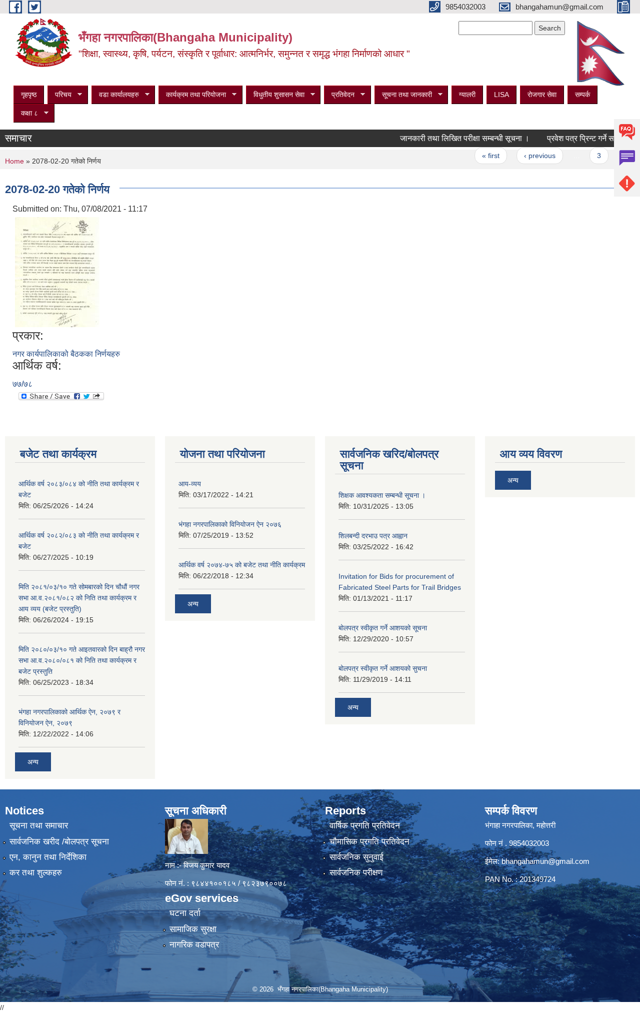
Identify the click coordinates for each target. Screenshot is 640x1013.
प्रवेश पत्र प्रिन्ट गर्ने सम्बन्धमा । (577, 138)
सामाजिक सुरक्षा (193, 929)
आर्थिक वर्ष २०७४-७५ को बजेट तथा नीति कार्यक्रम (241, 565)
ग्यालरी (467, 95)
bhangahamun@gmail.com (546, 861)
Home (14, 161)
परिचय (60, 95)
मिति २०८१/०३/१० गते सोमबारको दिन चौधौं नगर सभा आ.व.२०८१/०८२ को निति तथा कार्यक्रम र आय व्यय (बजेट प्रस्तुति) (79, 598)
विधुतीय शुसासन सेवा (275, 95)
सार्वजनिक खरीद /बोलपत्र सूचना (59, 841)
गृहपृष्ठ (28, 95)
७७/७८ (22, 384)
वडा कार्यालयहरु (115, 95)
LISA (501, 95)
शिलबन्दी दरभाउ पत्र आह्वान (373, 536)
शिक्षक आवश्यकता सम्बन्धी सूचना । (382, 495)
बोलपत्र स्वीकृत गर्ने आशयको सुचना (382, 668)
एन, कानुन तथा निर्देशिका (48, 857)
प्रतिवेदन (339, 95)
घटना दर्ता (185, 913)
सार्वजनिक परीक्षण (356, 872)
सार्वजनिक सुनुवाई (357, 857)
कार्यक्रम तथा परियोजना (192, 95)
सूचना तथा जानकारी (403, 95)
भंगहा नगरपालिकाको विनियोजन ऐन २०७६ (230, 524)
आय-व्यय (189, 484)
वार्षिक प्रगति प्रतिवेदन (365, 825)
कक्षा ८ (26, 113)
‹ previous (522, 156)
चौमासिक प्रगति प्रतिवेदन (370, 841)
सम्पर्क (582, 95)
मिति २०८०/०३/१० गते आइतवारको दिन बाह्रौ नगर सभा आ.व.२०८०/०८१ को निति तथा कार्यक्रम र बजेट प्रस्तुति (81, 660)
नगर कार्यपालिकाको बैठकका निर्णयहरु (66, 354)
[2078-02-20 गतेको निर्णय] (57, 271)
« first (473, 156)
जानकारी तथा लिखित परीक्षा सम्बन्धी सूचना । (447, 138)
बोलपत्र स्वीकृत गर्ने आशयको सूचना (382, 628)
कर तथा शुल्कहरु (36, 872)
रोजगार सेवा (542, 95)
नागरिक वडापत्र (194, 944)
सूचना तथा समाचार (39, 825)
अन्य (33, 762)
